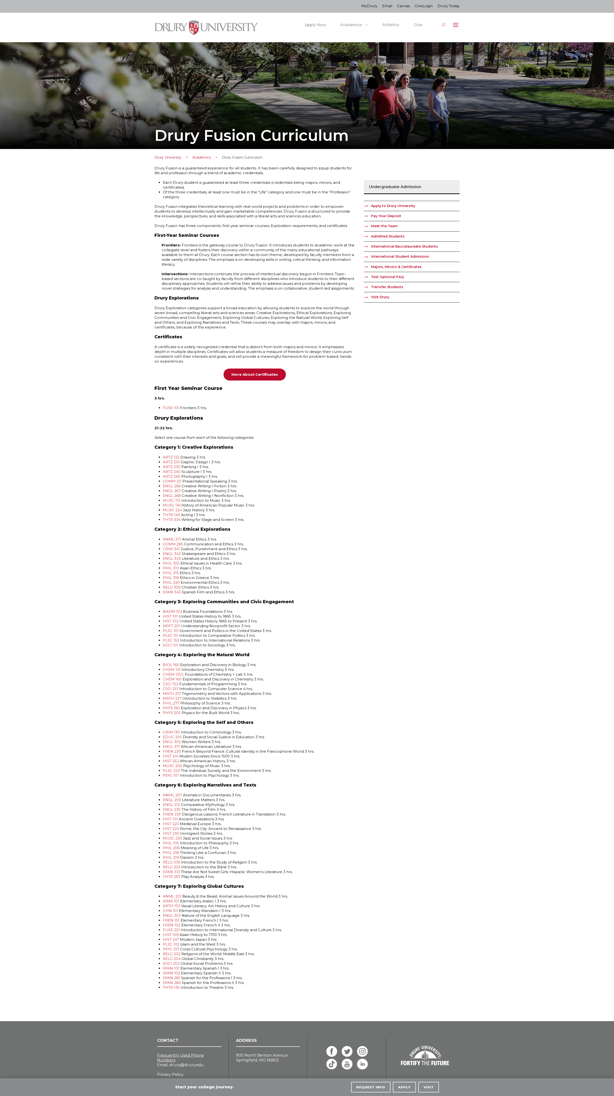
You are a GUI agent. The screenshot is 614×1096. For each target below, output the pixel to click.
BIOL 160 (171, 664)
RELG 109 (171, 862)
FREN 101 (171, 920)
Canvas (403, 6)
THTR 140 (171, 514)
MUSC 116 (171, 505)
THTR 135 (171, 987)
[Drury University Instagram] (362, 1051)
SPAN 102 (171, 973)
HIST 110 (170, 819)
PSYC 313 (171, 949)
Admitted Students (388, 236)
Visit (429, 1087)
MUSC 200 (172, 765)
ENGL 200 (172, 800)
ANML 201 (172, 896)
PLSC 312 (171, 944)
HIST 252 (171, 761)
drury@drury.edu (186, 1065)
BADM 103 (172, 611)
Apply (404, 1087)
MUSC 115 (171, 500)
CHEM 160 (172, 679)
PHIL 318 (171, 577)
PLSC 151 (170, 635)
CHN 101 (170, 910)
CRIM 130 (171, 732)
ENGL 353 (172, 915)
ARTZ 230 (171, 467)
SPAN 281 (171, 978)
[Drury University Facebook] (331, 1051)
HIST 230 (171, 833)
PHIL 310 (171, 568)
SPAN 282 (172, 982)
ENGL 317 (171, 746)
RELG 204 (172, 958)
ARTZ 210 (171, 462)
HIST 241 (170, 756)
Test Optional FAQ (387, 277)
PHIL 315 (171, 573)
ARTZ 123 (171, 457)
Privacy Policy (170, 1074)
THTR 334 (172, 519)
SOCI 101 (170, 645)
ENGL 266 (172, 486)
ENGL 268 (172, 495)
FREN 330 (172, 814)
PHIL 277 (171, 703)
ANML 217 (172, 539)
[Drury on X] (347, 1051)
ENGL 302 (172, 741)
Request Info (370, 1087)
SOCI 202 (171, 963)
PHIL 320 (171, 582)
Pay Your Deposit (386, 216)
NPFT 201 (171, 626)
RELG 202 (171, 954)
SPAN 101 (171, 968)
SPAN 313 (171, 872)
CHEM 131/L (173, 674)
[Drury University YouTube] (347, 1064)
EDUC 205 (172, 737)
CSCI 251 (170, 688)
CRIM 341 (171, 549)
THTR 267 (171, 876)
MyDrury (369, 6)
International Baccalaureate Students (404, 246)
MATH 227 (172, 698)
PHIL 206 (171, 848)
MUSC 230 (172, 838)
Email (387, 6)
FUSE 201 (171, 930)
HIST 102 (170, 621)
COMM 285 (173, 544)
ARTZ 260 (171, 476)
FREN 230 (172, 751)
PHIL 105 (171, 843)
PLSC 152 (171, 640)
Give (418, 25)
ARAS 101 (171, 901)
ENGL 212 (171, 804)
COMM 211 (172, 481)
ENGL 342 (172, 553)
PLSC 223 (171, 770)
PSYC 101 (171, 775)
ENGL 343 (172, 558)
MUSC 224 (172, 510)
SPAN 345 (172, 592)
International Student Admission (400, 256)
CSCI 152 (170, 684)
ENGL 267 (172, 490)
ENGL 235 (172, 809)
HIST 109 (171, 934)
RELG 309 (172, 587)
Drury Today (448, 6)
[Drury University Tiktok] (331, 1064)
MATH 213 (172, 693)
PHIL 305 (171, 563)
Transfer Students (387, 287)
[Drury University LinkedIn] (362, 1064)
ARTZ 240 (172, 471)
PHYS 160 (171, 708)
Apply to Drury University (393, 206)
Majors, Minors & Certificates (396, 267)
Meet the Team (384, 226)
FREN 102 (171, 925)
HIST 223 (171, 824)
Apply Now (315, 25)
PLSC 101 (171, 630)
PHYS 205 (172, 712)
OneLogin (424, 6)
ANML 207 (172, 795)
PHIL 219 (171, 857)
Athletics (390, 25)
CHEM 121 (172, 669)
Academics (351, 25)
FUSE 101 (171, 407)
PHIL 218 (171, 852)
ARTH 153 (171, 906)
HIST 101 (170, 616)
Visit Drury (380, 297)
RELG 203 (171, 867)
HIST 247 (171, 939)
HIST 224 (171, 828)
